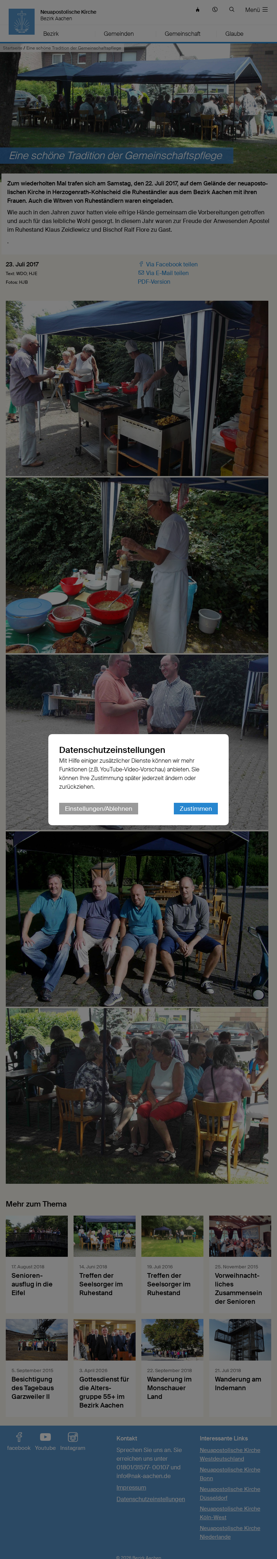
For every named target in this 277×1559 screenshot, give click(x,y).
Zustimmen (196, 809)
